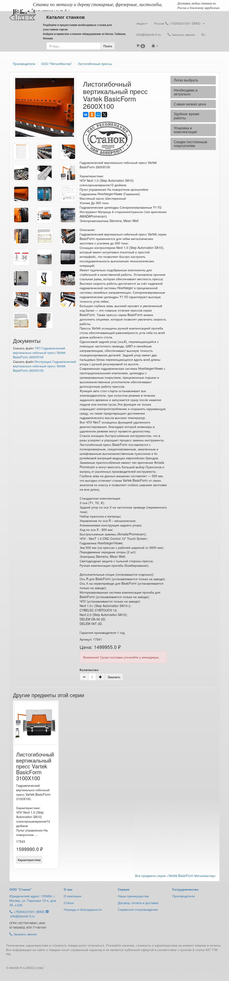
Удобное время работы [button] (186, 115)
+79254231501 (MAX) (29, 911)
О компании (72, 896)
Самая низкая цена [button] (190, 104)
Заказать (114, 677)
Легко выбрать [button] (186, 80)
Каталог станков (65, 16)
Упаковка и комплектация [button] (185, 130)
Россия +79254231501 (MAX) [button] (178, 23)
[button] (140, 45)
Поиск (107, 46)
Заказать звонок (183, 34)
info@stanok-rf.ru (148, 34)
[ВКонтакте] (85, 114)
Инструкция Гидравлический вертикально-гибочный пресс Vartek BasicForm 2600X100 (44, 366)
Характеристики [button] (29, 859)
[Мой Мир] (98, 114)
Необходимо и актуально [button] (185, 92)
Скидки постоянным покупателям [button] (190, 143)
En (203, 34)
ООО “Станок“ (20, 889)
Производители (183, 896)
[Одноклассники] (92, 114)
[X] (104, 114)
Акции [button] (140, 23)
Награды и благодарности (83, 909)
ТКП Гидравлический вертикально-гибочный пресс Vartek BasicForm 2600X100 (39, 352)
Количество (89, 669)
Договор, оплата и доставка (138, 902)
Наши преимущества (133, 896)
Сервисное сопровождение (138, 909)
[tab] (193, 80)
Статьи (69, 902)
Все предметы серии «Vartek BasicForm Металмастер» (175, 875)
